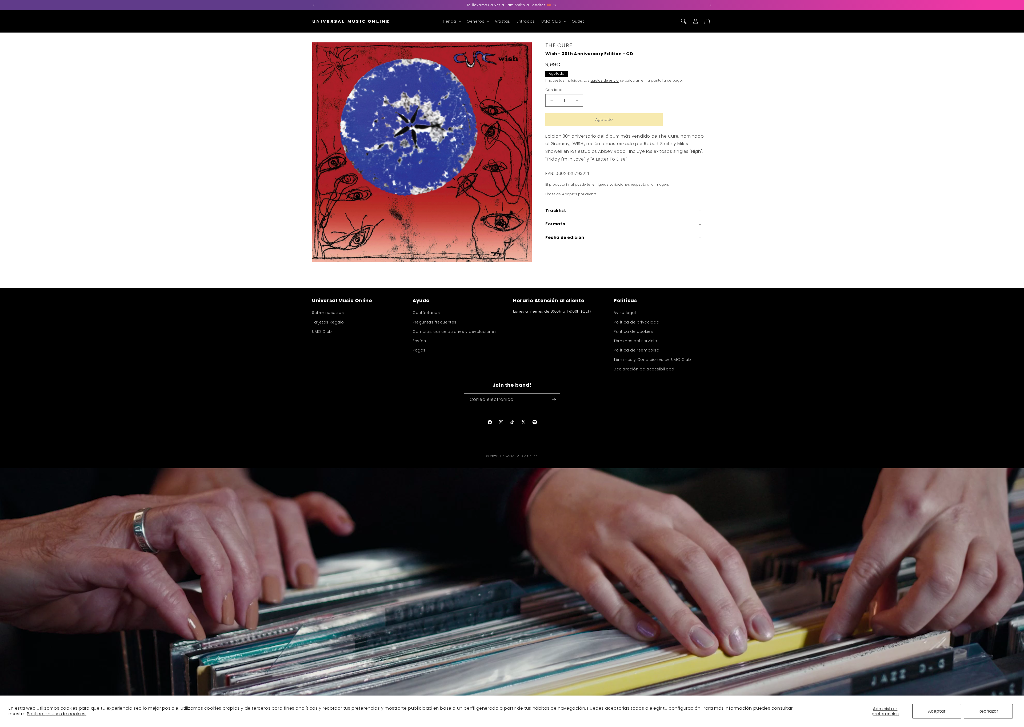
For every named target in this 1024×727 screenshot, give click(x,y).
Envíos (419, 340)
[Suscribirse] (554, 399)
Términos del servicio (635, 340)
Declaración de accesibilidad (644, 369)
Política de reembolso (636, 350)
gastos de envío (605, 80)
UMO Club (322, 331)
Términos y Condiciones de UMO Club (652, 359)
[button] (451, 21)
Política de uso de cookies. (56, 714)
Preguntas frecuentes (435, 322)
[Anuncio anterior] (314, 5)
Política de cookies (633, 331)
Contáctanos (426, 312)
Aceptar (937, 711)
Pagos (419, 350)
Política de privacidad (636, 322)
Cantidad (553, 89)
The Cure (558, 45)
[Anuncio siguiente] (710, 5)
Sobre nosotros (328, 312)
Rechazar (988, 711)
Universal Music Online (518, 456)
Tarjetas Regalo (328, 322)
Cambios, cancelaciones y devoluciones (455, 331)
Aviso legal (625, 312)
